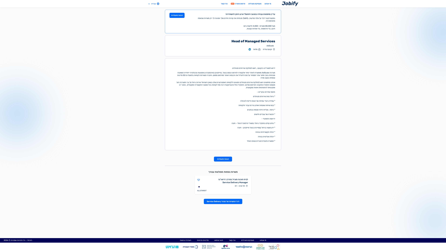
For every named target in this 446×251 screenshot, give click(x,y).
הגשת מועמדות (177, 15)
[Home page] (290, 4)
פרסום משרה (238, 4)
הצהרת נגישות (185, 240)
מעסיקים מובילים (254, 4)
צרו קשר (224, 4)
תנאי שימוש (218, 240)
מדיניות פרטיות (203, 240)
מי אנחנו (268, 4)
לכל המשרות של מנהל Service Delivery (223, 201)
